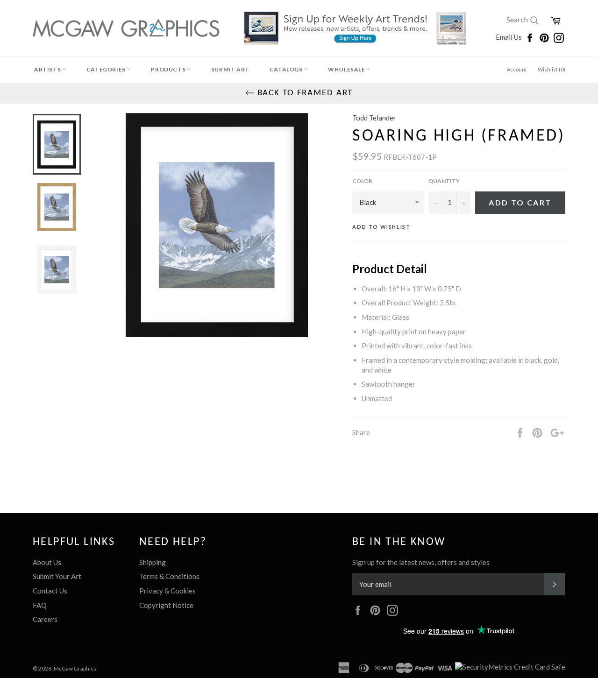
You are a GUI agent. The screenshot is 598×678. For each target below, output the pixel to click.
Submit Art (230, 69)
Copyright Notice (166, 605)
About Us (47, 562)
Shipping (152, 562)
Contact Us (50, 590)
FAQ (40, 605)
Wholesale (347, 69)
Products (168, 69)
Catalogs (287, 69)
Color (362, 180)
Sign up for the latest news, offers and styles (421, 562)
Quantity (444, 180)
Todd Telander (374, 117)
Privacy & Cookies (167, 590)
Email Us (509, 37)
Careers (45, 619)
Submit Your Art (57, 576)
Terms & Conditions (169, 576)
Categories (106, 69)
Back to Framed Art (304, 93)
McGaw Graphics (75, 668)
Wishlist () (551, 69)
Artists (48, 69)
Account (517, 69)
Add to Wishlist (381, 227)
